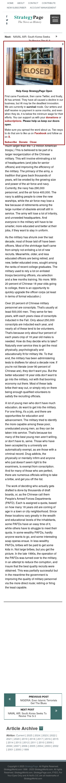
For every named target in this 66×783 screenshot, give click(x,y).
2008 (9, 746)
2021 (9, 739)
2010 (41, 742)
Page (28, 19)
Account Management (43, 7)
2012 (26, 742)
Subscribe (11, 142)
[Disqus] (33, 646)
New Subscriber (16, 7)
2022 (53, 735)
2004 (40, 746)
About (20, 2)
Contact (33, 2)
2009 (49, 742)
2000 (18, 749)
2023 (45, 735)
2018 (32, 739)
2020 (17, 739)
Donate (23, 142)
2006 (24, 746)
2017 (40, 739)
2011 (34, 742)
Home (10, 2)
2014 (10, 742)
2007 (17, 746)
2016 (48, 739)
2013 (18, 742)
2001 (10, 749)
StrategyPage (31, 766)
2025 (29, 735)
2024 (37, 735)
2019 (24, 739)
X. (9, 136)
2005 (32, 746)
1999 (26, 749)
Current (20, 735)
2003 (48, 746)
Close (33, 142)
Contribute (49, 2)
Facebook (40, 133)
